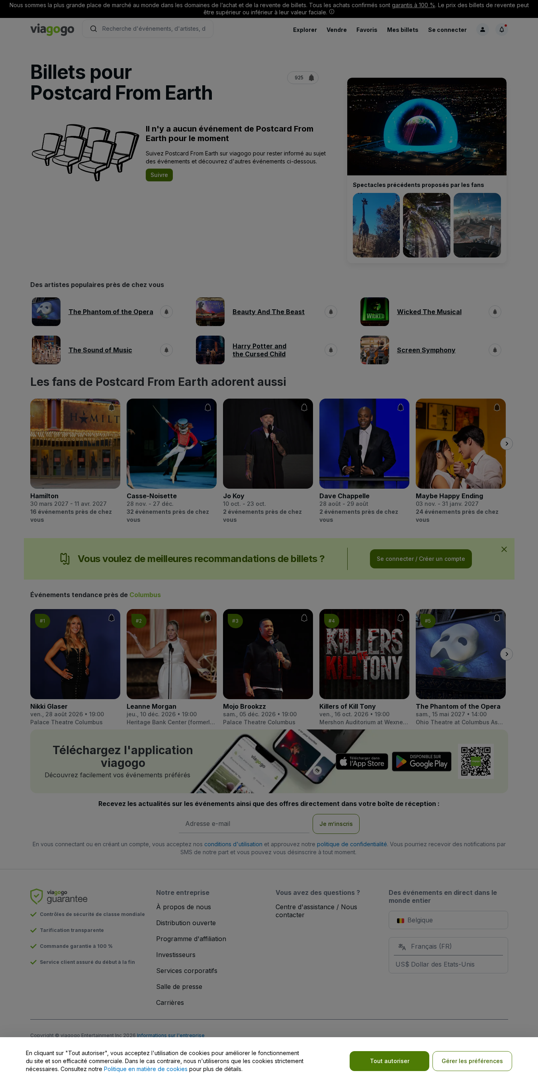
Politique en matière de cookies (146, 1068)
